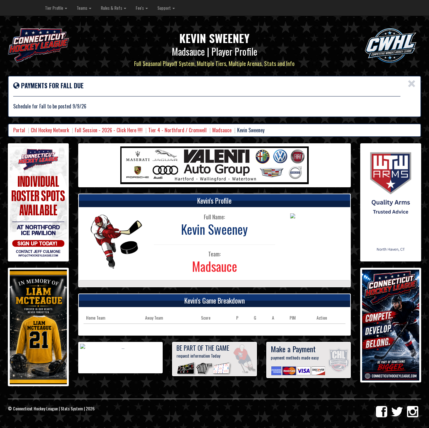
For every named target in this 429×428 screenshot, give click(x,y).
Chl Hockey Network (50, 130)
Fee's (140, 7)
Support (164, 7)
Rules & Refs (112, 7)
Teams (82, 7)
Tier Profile (54, 7)
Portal (19, 130)
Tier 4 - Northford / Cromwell (177, 130)
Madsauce (221, 130)
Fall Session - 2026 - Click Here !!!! (109, 130)
